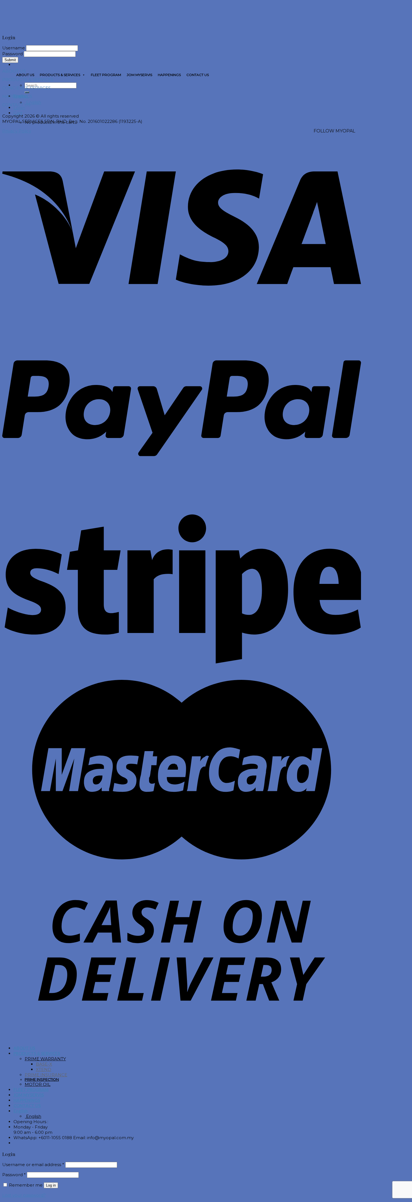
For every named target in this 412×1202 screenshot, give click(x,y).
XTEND (43, 1069)
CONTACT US (197, 75)
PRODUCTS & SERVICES (60, 75)
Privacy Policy (16, 131)
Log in (51, 1185)
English (33, 102)
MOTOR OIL (37, 1084)
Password (14, 1174)
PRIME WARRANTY (45, 1058)
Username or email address (33, 1164)
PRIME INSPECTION (42, 1079)
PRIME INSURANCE (46, 1074)
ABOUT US (25, 75)
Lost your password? (24, 1195)
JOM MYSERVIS (139, 75)
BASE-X (44, 1064)
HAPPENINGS (169, 75)
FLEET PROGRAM (106, 75)
